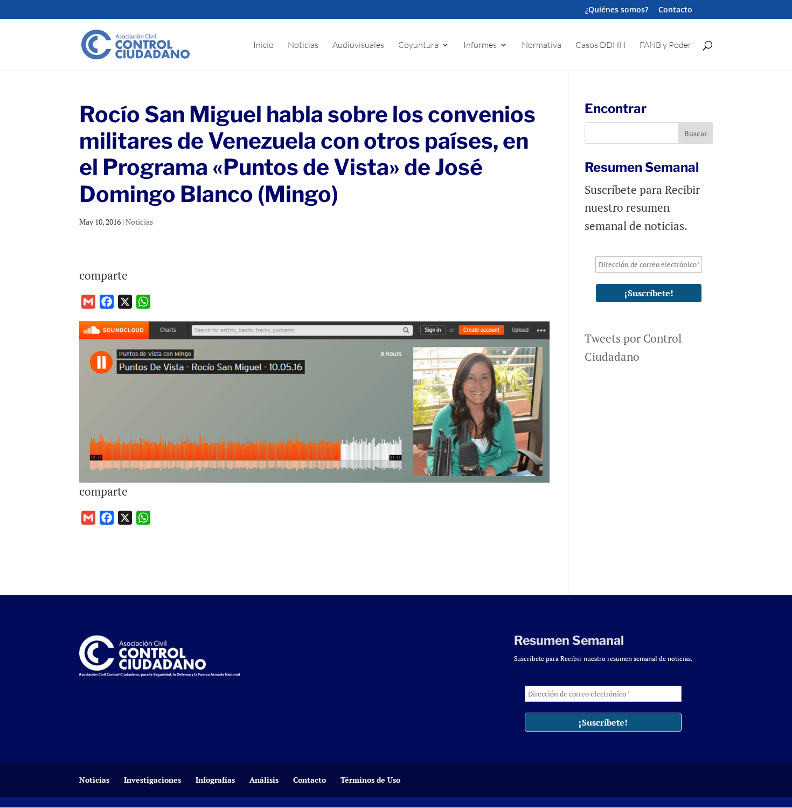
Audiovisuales (358, 45)
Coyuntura (418, 45)
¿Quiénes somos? (616, 10)
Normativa (541, 45)
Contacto (675, 10)
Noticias (303, 45)
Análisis (264, 780)
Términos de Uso (370, 780)
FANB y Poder (665, 45)
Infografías (215, 780)
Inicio (263, 45)
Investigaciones (152, 780)
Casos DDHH (600, 45)
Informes (480, 45)
